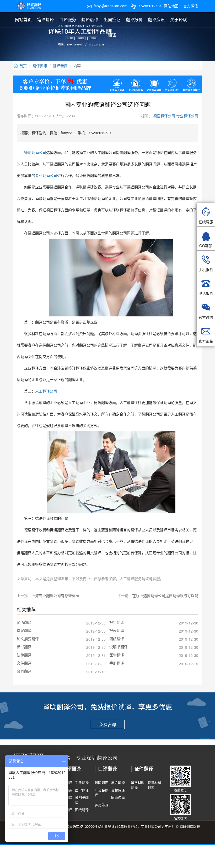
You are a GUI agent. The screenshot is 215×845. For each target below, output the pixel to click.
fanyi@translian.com (107, 5)
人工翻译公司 (46, 391)
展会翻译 (118, 782)
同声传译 (118, 797)
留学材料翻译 (137, 785)
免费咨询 (107, 724)
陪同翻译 (101, 782)
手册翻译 (82, 782)
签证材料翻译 (154, 785)
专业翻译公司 (186, 115)
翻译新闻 (60, 65)
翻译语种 (89, 19)
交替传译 (118, 790)
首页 (22, 65)
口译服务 (67, 19)
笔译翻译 (45, 19)
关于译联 (178, 19)
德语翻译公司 (163, 115)
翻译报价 (134, 19)
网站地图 (171, 5)
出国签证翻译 (112, 27)
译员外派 (101, 805)
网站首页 (23, 19)
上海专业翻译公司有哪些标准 (55, 595)
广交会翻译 (101, 792)
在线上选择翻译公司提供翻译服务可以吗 (165, 595)
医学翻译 (82, 790)
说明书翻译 (82, 800)
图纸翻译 (82, 809)
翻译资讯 (156, 19)
